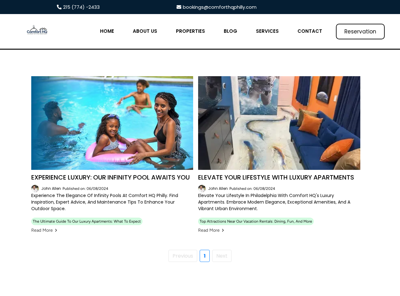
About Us (145, 31)
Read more (42, 230)
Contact (310, 31)
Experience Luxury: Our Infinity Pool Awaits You (110, 177)
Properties (190, 31)
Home (107, 31)
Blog (230, 31)
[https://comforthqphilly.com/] (37, 31)
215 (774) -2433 (81, 7)
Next (222, 255)
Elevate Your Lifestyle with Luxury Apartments (276, 177)
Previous (182, 255)
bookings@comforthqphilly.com (220, 7)
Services (267, 31)
